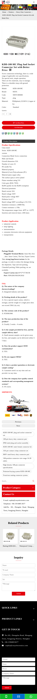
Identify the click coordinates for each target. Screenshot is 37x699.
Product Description (10, 141)
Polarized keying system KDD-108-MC (16, 471)
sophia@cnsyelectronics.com (19, 500)
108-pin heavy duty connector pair (15, 439)
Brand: (4, 92)
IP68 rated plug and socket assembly (15, 443)
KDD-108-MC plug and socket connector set (17, 434)
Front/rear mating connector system (15, 475)
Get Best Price (19, 123)
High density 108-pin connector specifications (14, 466)
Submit (18, 593)
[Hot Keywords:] (33, 481)
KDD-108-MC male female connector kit (17, 447)
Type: (4, 98)
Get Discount (18, 127)
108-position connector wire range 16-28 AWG (17, 459)
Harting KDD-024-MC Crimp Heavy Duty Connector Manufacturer (10, 546)
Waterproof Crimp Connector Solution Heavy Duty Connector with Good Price (26, 546)
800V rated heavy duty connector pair (16, 454)
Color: (4, 107)
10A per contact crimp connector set (15, 451)
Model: (4, 88)
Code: (4, 95)
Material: (5, 101)
